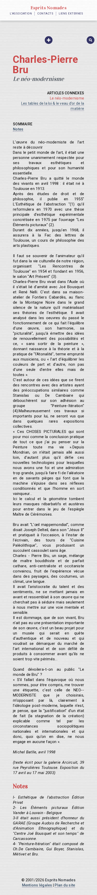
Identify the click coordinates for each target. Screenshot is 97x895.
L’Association (21, 13)
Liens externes (71, 13)
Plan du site (65, 885)
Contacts (45, 13)
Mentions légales (37, 885)
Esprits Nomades (48, 7)
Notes (18, 129)
